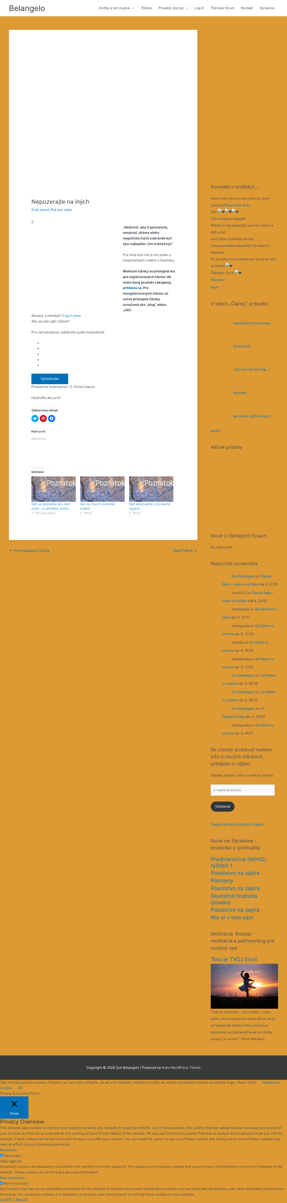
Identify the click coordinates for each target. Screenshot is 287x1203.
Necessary (12, 1155)
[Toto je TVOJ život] (244, 986)
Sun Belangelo (243, 576)
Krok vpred (40, 210)
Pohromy (222, 880)
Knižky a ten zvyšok (114, 8)
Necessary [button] (8, 1150)
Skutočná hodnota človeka (234, 899)
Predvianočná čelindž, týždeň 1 (239, 862)
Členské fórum (222, 8)
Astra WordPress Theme (181, 1067)
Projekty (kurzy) (171, 8)
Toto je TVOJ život (234, 959)
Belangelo (27, 8)
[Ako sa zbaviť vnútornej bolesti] (102, 489)
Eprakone (267, 8)
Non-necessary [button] (12, 1178)
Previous (218, 280)
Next (214, 287)
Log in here (72, 315)
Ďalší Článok (185, 550)
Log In (199, 8)
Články (146, 8)
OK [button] (20, 1088)
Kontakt (247, 8)
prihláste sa (132, 288)
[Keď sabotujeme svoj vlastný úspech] (151, 489)
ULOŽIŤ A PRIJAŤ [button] (13, 1200)
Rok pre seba (61, 210)
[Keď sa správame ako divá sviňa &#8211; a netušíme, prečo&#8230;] (53, 489)
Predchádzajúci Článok (29, 550)
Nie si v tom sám (232, 917)
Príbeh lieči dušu (237, 205)
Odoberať (222, 806)
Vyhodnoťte (50, 379)
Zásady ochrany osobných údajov (237, 824)
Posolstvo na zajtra (235, 873)
